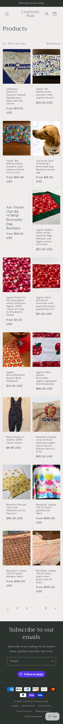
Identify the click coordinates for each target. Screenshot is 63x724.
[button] (7, 14)
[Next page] (55, 608)
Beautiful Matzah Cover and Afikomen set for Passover (16, 509)
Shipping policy (43, 711)
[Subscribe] (52, 661)
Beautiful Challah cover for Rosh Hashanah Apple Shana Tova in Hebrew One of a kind (46, 444)
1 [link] (7, 608)
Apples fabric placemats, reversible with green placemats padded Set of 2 (45, 303)
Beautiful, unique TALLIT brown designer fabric (16, 573)
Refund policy (28, 706)
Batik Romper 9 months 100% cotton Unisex (15, 440)
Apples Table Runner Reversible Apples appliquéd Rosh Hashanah (46, 378)
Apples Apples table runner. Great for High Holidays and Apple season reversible (44, 237)
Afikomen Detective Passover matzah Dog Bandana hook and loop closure (16, 96)
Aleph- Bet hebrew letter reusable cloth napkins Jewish (45, 93)
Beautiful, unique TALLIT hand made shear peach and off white (46, 576)
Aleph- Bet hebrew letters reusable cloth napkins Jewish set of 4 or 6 (15, 167)
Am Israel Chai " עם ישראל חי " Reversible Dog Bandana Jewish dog (45, 167)
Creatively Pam (30, 701)
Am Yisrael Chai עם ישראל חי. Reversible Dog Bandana (15, 217)
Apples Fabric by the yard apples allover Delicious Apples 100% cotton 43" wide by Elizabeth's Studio (16, 306)
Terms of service (24, 711)
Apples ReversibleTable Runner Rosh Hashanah (15, 377)
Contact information (33, 716)
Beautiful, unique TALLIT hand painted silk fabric (46, 509)
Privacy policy (45, 706)
